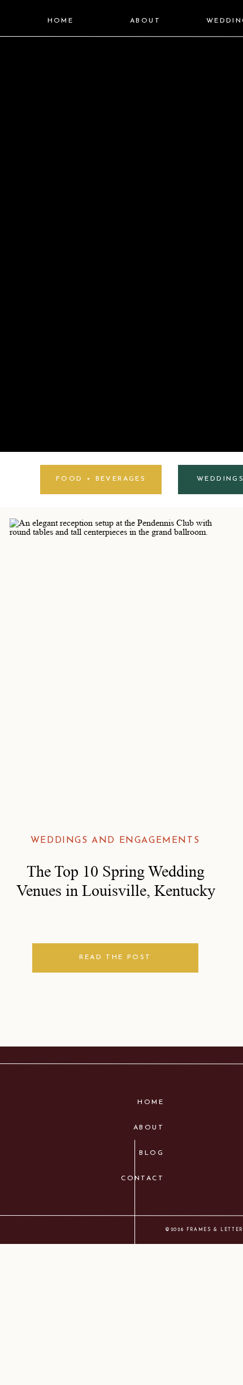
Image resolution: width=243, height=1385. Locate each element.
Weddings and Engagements (115, 840)
